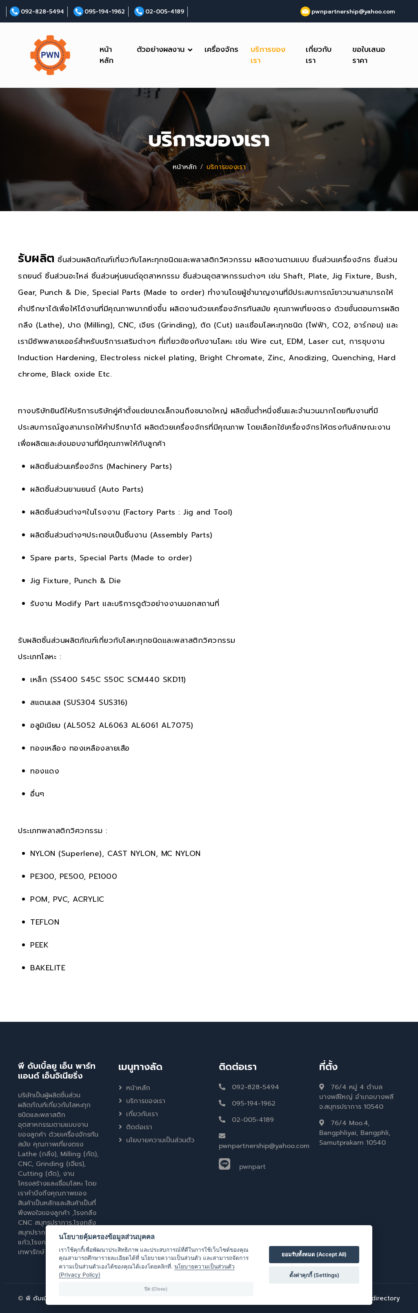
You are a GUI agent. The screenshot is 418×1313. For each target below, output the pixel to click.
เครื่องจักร (221, 49)
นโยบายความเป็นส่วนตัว (160, 1140)
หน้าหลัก (106, 55)
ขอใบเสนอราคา (368, 55)
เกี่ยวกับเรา (318, 55)
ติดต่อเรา (139, 1127)
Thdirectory (382, 1298)
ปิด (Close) (156, 1289)
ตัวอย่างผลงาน (161, 49)
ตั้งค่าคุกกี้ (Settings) (314, 1275)
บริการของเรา (268, 55)
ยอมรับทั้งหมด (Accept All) (314, 1254)
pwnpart (252, 1167)
